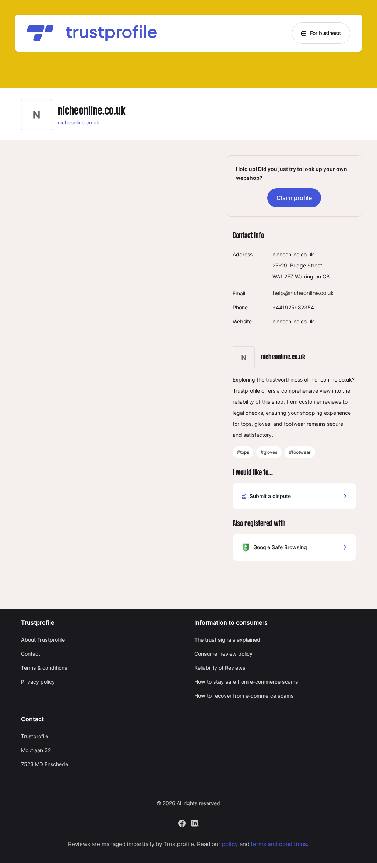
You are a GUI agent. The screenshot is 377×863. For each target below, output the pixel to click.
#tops (243, 452)
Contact (30, 653)
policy (230, 844)
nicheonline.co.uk (78, 122)
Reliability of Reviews (220, 667)
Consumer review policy (223, 653)
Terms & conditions (44, 667)
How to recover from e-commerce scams (244, 695)
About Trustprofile (43, 639)
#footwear (300, 452)
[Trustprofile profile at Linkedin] (195, 822)
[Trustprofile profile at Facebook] (182, 822)
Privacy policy (38, 681)
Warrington (308, 276)
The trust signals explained (227, 639)
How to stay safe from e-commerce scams (246, 681)
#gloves (269, 452)
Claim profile (294, 197)
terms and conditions (279, 844)
